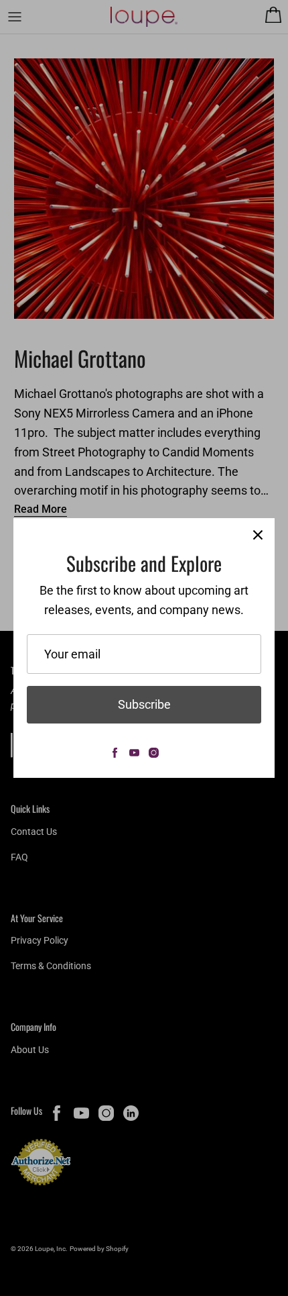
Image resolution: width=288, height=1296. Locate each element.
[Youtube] (134, 753)
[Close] (258, 535)
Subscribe (144, 704)
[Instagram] (154, 753)
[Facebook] (115, 753)
